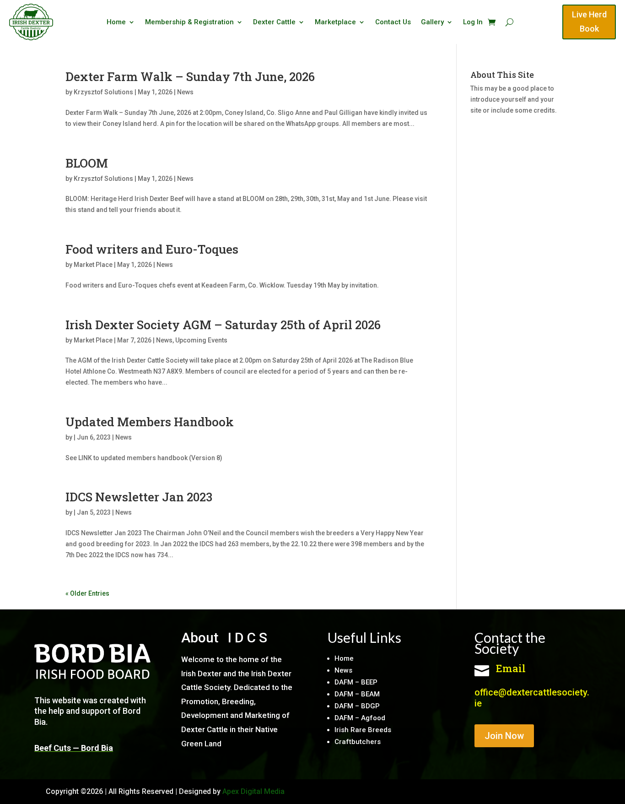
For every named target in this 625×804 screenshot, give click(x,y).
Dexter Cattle (274, 22)
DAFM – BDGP (357, 706)
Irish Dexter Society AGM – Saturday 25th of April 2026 (223, 324)
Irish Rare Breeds (362, 730)
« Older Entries (87, 593)
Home (116, 22)
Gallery (432, 22)
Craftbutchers (357, 742)
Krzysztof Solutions (103, 92)
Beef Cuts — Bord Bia (73, 748)
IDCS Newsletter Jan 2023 (141, 497)
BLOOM (86, 163)
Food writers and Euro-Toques (151, 249)
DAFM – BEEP (355, 682)
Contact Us (393, 22)
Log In (473, 22)
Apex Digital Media (253, 791)
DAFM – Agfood (359, 718)
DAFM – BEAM (357, 694)
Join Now (504, 735)
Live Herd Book (589, 21)
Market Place (93, 264)
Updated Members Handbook (149, 421)
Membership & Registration (189, 22)
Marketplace (335, 22)
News (185, 92)
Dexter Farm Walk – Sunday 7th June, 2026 (190, 76)
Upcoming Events (201, 340)
